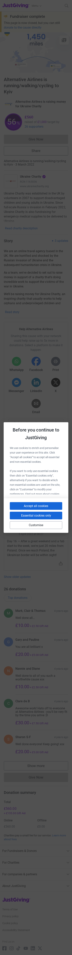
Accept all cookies (36, 506)
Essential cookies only (36, 515)
